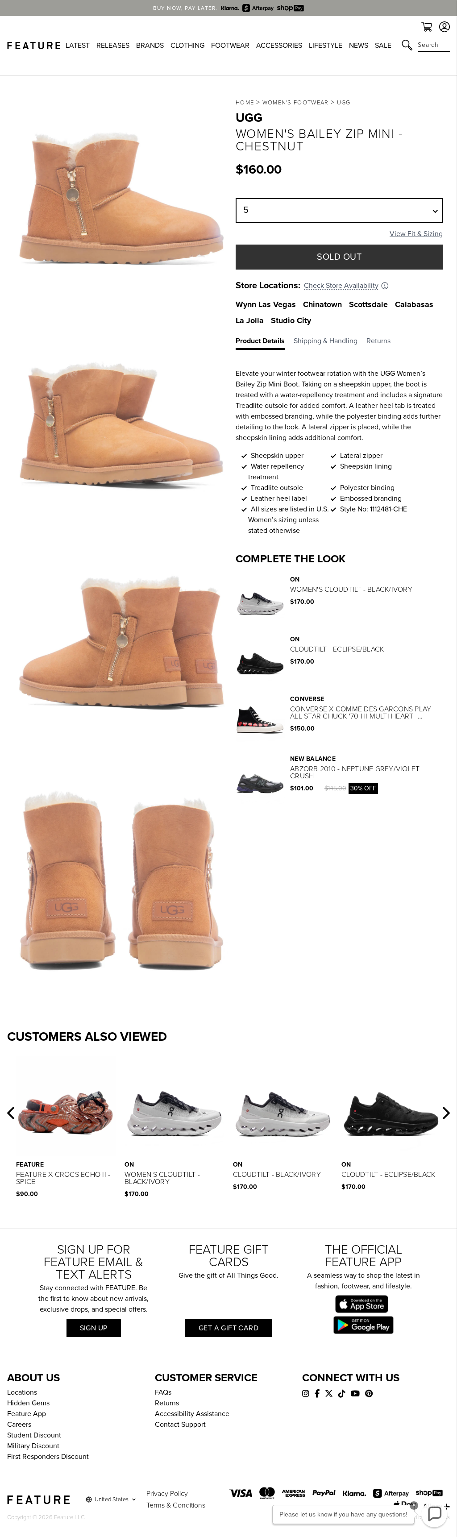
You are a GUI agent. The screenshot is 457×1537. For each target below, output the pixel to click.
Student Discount (34, 1435)
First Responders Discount (48, 1456)
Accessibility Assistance (192, 1413)
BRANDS (150, 45)
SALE (383, 45)
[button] (11, 1113)
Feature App (26, 1413)
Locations (22, 1392)
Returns (167, 1403)
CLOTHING (187, 45)
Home (245, 102)
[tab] (265, 342)
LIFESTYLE (325, 45)
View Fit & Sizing (416, 233)
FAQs (163, 1392)
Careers (19, 1424)
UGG (344, 102)
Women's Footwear (295, 102)
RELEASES (112, 45)
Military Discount (33, 1445)
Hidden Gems (28, 1403)
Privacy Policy (167, 1493)
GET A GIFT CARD (228, 1328)
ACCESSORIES (279, 45)
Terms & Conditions (175, 1505)
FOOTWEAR (230, 45)
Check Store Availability (341, 285)
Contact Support (180, 1424)
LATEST (78, 45)
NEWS (358, 45)
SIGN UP (94, 1328)
